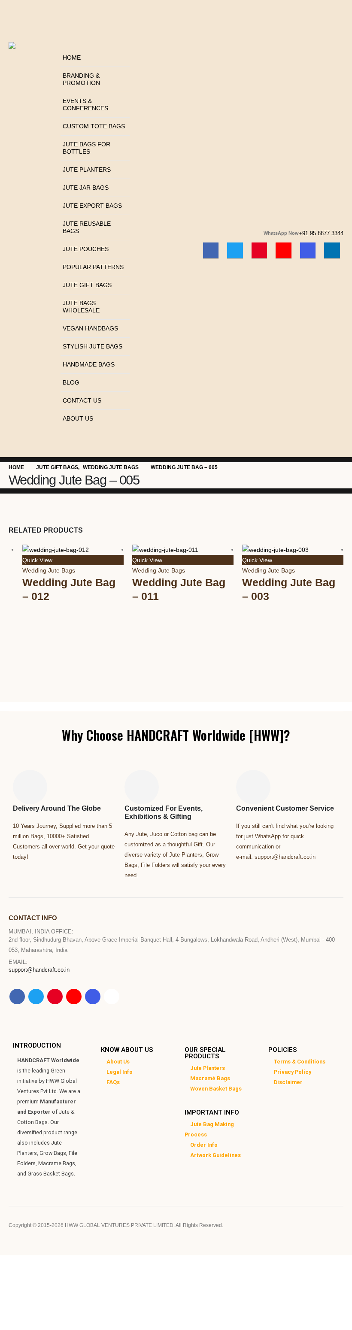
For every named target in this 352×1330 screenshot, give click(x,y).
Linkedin (111, 996)
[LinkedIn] (332, 250)
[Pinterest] (259, 250)
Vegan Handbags (90, 328)
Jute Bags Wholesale (81, 307)
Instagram (92, 996)
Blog (71, 382)
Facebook (17, 996)
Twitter (36, 996)
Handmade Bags (89, 364)
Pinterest (55, 996)
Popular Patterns (93, 267)
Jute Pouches (86, 248)
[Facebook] (211, 250)
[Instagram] (308, 250)
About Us (78, 418)
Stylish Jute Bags (92, 346)
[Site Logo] (32, 64)
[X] (235, 250)
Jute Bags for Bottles (86, 148)
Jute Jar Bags (86, 187)
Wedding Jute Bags (48, 570)
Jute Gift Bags (87, 285)
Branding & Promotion (81, 79)
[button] (63, 43)
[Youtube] (283, 250)
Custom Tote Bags (94, 126)
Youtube (74, 996)
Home (72, 57)
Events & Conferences (85, 104)
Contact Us (82, 400)
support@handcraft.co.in (39, 970)
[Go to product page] (73, 549)
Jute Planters (87, 169)
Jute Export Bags (92, 205)
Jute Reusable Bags (87, 227)
